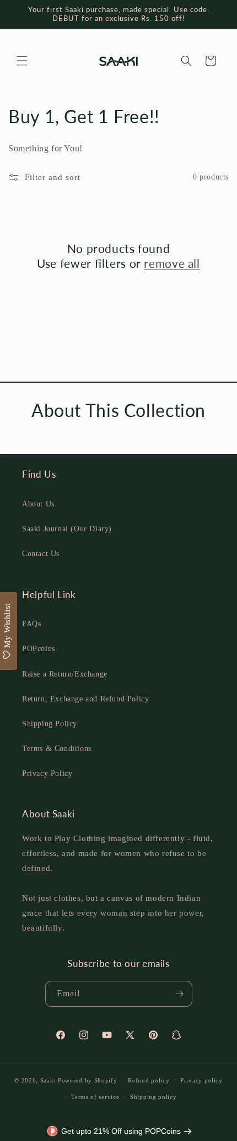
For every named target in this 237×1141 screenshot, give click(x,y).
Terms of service (95, 1097)
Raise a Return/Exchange (64, 674)
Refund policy (148, 1080)
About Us (38, 504)
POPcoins (38, 649)
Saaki (48, 1079)
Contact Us (41, 554)
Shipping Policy (49, 724)
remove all (172, 263)
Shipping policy (153, 1097)
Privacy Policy (47, 773)
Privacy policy (201, 1080)
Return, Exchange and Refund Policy (85, 699)
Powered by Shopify (87, 1079)
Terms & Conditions (56, 748)
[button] (22, 61)
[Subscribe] (180, 994)
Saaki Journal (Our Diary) (67, 529)
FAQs (31, 624)
